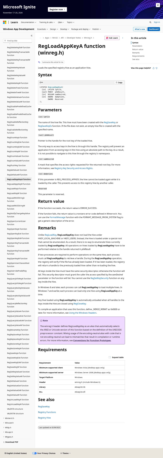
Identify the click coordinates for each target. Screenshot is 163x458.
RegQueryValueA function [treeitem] (18, 311)
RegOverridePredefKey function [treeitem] (17, 272)
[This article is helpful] (153, 68)
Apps (47, 38)
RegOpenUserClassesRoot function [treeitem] (18, 264)
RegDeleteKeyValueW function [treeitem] (16, 77)
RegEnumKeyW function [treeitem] (17, 151)
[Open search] (150, 22)
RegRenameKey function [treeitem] (17, 330)
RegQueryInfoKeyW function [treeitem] (19, 283)
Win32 (55, 38)
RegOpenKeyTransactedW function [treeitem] (18, 252)
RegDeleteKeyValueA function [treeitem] (16, 69)
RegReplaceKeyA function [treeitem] (18, 334)
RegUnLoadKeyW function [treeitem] (18, 404)
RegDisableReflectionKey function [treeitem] (17, 123)
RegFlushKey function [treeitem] (16, 165)
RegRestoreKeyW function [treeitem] (18, 348)
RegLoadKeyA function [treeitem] (16, 188)
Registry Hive (44, 417)
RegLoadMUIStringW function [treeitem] (16, 207)
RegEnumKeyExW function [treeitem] (18, 147)
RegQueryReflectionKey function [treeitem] (17, 305)
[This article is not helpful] (156, 68)
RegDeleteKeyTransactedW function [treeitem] (18, 61)
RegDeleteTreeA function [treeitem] (17, 88)
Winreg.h (88, 38)
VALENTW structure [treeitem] (15, 413)
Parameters (137, 46)
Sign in (157, 22)
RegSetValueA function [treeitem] (17, 381)
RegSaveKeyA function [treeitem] (16, 353)
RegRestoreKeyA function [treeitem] (18, 344)
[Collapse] (31, 36)
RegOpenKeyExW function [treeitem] (18, 238)
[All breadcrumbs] (40, 38)
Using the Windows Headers (82, 312)
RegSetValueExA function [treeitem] (18, 385)
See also (135, 59)
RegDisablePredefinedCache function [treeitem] (19, 108)
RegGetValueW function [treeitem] (17, 174)
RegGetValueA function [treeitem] (17, 170)
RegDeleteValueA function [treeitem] (18, 97)
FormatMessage (57, 217)
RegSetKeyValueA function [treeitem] (18, 372)
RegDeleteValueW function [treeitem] (18, 101)
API (62, 38)
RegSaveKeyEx (45, 126)
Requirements (138, 56)
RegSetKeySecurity (99, 278)
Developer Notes (74, 38)
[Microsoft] (4, 22)
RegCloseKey (80, 303)
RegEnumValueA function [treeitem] (18, 156)
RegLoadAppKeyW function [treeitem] (18, 184)
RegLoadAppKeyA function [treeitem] (19, 179)
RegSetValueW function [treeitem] (17, 395)
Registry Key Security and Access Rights (73, 168)
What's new (140, 29)
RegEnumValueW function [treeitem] (18, 160)
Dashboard (154, 29)
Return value (137, 49)
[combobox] (17, 41)
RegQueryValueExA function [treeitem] (19, 316)
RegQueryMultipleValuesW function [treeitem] (18, 297)
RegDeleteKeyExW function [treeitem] (18, 47)
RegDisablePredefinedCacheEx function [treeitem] (19, 116)
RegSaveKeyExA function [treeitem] (17, 357)
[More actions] (122, 38)
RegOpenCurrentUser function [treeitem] (16, 223)
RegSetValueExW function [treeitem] (18, 390)
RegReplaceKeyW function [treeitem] (18, 339)
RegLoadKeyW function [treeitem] (17, 193)
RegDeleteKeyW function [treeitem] (17, 83)
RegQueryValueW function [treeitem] (18, 325)
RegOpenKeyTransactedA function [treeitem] (18, 244)
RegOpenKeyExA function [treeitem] (18, 233)
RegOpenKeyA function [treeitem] (17, 229)
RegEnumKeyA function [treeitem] (17, 137)
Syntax (135, 42)
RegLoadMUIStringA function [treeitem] (15, 199)
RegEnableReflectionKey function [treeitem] (17, 131)
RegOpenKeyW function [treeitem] (17, 258)
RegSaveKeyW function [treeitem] (17, 367)
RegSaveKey (110, 122)
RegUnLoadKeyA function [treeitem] (18, 399)
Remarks (136, 52)
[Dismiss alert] (158, 5)
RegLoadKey (50, 234)
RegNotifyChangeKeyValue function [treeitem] (18, 215)
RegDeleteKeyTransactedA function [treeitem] (18, 53)
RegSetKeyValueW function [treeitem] (18, 376)
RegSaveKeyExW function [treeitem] (18, 362)
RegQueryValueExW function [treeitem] (19, 320)
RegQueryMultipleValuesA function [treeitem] (18, 289)
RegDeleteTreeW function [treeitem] (18, 92)
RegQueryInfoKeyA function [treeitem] (19, 278)
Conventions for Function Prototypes (92, 340)
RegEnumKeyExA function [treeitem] (18, 142)
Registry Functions (47, 412)
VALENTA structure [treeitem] (15, 409)
